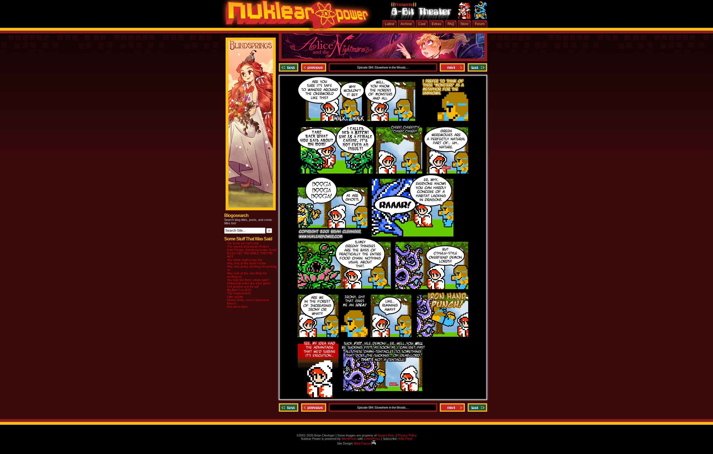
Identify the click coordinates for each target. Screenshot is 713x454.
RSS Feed (405, 438)
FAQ (451, 24)
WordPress (349, 438)
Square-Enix (385, 435)
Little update (235, 296)
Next (452, 67)
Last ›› (476, 67)
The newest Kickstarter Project (248, 246)
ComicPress (372, 438)
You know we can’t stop (243, 243)
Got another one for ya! (242, 286)
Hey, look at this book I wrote (246, 263)
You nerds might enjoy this (244, 260)
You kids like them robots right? (248, 280)
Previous (314, 67)
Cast (421, 24)
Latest (389, 24)
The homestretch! (239, 293)
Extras (436, 24)
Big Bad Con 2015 (239, 290)
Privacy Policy (407, 435)
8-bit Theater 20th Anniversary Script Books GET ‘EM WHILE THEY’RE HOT (252, 253)
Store (464, 24)
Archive (406, 24)
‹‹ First (289, 67)
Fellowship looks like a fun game (248, 283)
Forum (480, 24)
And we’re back (237, 306)
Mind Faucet (363, 443)
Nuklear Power (295, 16)
